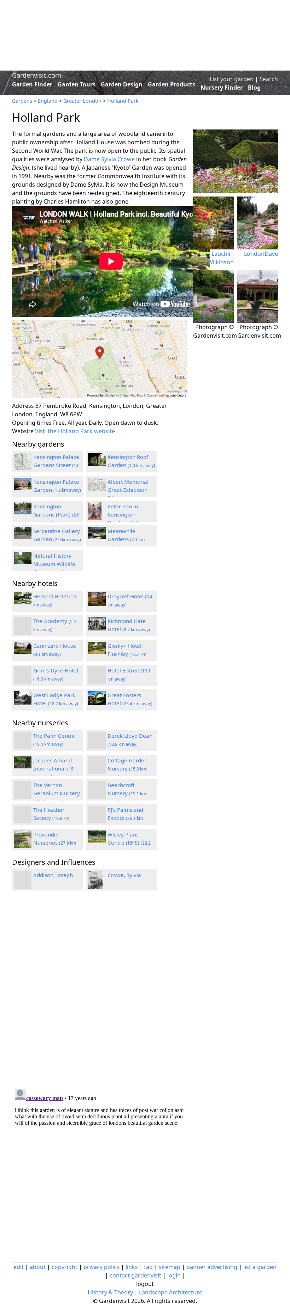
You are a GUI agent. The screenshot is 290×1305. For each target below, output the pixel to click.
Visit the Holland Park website (75, 431)
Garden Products (171, 84)
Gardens (22, 100)
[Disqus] (99, 990)
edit (18, 1267)
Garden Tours (76, 84)
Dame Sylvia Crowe (109, 159)
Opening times (32, 423)
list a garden (260, 1267)
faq (148, 1267)
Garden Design (122, 84)
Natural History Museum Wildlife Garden (57, 563)
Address (23, 406)
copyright (64, 1267)
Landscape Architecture (170, 1292)
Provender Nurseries (54, 842)
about (38, 1267)
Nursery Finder (222, 87)
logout (145, 1284)
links (132, 1267)
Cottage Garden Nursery (127, 768)
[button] (99, 359)
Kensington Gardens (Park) (56, 514)
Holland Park (123, 100)
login (174, 1275)
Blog (254, 87)
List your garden (232, 79)
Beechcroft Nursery (127, 793)
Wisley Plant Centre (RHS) (129, 842)
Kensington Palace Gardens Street (56, 465)
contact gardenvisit (135, 1275)
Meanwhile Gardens (126, 539)
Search (269, 79)
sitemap (169, 1267)
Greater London (82, 100)
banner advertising (211, 1267)
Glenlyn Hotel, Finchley (127, 653)
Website (23, 431)
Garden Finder (32, 84)
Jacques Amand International (55, 768)
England (48, 100)
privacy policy (101, 1267)
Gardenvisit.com (36, 75)
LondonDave (261, 254)
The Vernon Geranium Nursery (56, 793)
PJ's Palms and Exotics (125, 817)
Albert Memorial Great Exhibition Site (128, 489)
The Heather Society (51, 817)
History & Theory (110, 1292)
